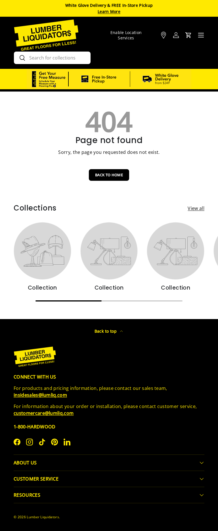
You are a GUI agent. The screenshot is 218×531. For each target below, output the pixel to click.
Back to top (106, 331)
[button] (188, 35)
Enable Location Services (126, 35)
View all (196, 208)
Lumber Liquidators (43, 517)
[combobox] (52, 58)
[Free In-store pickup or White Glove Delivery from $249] (130, 79)
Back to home (109, 174)
